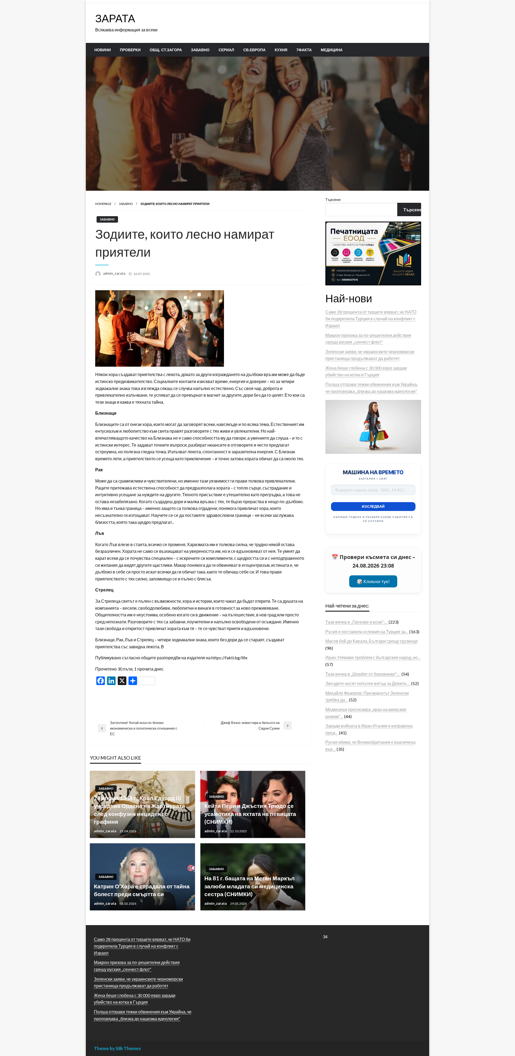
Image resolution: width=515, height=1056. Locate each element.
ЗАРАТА (115, 18)
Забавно (200, 50)
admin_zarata (114, 273)
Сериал (226, 50)
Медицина (332, 50)
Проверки (130, 50)
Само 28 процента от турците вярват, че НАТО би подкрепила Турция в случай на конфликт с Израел (370, 318)
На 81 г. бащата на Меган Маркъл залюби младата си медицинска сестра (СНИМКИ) (249, 886)
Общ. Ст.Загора (166, 50)
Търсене (333, 199)
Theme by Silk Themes (117, 1048)
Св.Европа (254, 50)
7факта (304, 50)
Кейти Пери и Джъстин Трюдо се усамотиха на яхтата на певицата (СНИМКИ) (250, 813)
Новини (102, 50)
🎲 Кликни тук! (373, 581)
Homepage (103, 203)
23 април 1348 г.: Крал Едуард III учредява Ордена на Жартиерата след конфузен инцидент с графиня (139, 809)
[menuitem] (102, 50)
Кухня (281, 50)
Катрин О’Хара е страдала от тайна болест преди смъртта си (142, 890)
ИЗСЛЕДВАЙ (373, 506)
